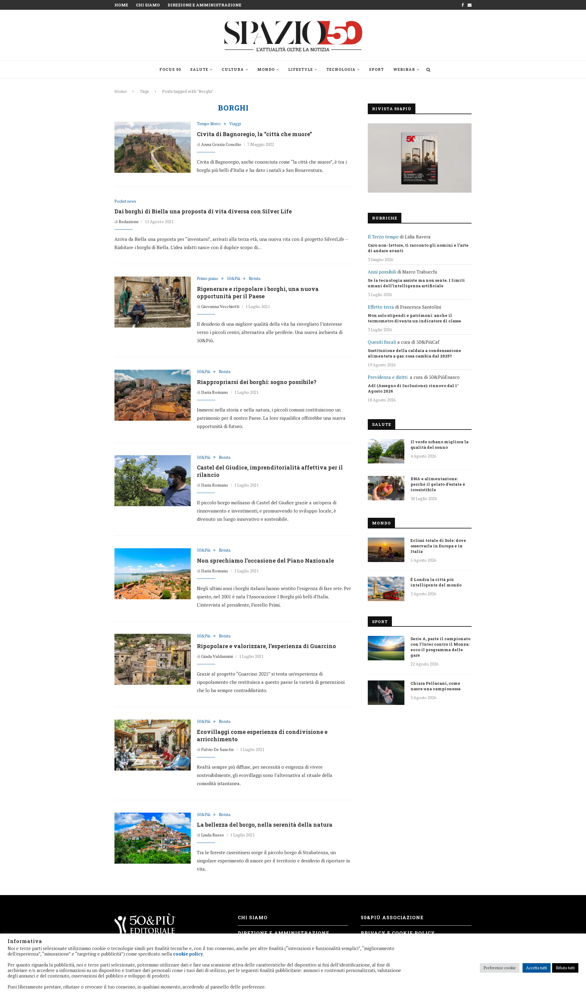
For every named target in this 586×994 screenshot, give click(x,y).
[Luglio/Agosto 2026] (420, 158)
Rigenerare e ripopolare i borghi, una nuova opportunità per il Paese (258, 292)
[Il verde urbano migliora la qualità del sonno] (386, 451)
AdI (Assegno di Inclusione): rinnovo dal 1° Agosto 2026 (413, 388)
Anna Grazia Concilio (221, 144)
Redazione (129, 221)
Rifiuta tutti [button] (565, 967)
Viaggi (235, 124)
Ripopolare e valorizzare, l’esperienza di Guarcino (266, 646)
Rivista (254, 278)
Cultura (233, 69)
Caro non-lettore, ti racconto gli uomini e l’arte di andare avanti (418, 247)
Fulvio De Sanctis (217, 749)
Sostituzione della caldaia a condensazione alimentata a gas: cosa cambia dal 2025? (414, 353)
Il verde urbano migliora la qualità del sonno (439, 444)
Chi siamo (148, 5)
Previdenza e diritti (387, 377)
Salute (199, 69)
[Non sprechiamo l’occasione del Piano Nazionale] (152, 573)
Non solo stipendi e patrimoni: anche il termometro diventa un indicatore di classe (414, 318)
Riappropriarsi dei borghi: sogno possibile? (257, 382)
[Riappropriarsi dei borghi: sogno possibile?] (152, 395)
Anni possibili (382, 272)
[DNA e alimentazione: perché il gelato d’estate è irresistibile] (386, 488)
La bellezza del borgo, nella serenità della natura (264, 824)
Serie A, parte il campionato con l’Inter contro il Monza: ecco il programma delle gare (440, 647)
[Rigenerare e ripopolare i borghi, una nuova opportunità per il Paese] (152, 302)
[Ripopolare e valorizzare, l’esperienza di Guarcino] (152, 659)
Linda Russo (212, 835)
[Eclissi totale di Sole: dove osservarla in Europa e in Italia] (386, 550)
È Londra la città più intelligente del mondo (436, 582)
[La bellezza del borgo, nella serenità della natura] (152, 838)
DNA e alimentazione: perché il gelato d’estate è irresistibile (438, 484)
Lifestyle (300, 69)
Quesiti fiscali (382, 342)
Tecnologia (341, 69)
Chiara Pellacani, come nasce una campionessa (436, 685)
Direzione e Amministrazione (204, 5)
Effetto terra (381, 307)
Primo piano (207, 278)
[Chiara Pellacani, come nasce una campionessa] (386, 692)
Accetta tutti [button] (536, 967)
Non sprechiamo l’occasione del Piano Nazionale (265, 560)
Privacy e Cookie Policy (398, 933)
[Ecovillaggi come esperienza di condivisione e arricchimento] (152, 745)
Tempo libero (209, 124)
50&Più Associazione (392, 917)
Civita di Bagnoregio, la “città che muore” (254, 134)
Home (121, 5)
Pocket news (125, 201)
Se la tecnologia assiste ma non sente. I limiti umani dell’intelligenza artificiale (416, 283)
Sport (376, 69)
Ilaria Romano (214, 392)
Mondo (266, 69)
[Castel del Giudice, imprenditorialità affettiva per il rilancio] (152, 480)
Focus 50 (170, 69)
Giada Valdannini (217, 656)
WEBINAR (404, 69)
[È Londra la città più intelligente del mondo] (386, 589)
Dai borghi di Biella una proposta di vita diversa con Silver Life (203, 211)
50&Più (233, 278)
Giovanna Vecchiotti (220, 306)
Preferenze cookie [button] (499, 967)
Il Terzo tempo (383, 237)
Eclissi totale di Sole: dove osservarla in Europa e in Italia (438, 546)
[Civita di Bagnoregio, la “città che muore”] (152, 147)
